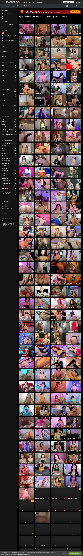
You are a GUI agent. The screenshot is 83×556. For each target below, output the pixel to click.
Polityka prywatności (7, 211)
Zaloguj (78, 2)
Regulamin (4, 213)
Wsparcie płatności (6, 203)
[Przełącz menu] (2, 2)
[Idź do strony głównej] (13, 2)
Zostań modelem (6, 216)
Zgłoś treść (4, 206)
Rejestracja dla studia (7, 218)
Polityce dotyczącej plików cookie (20, 554)
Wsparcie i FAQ (5, 201)
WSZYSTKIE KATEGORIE (8, 193)
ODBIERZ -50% (75, 11)
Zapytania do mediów (7, 208)
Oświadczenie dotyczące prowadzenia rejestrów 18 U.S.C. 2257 (8, 224)
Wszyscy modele (6, 220)
